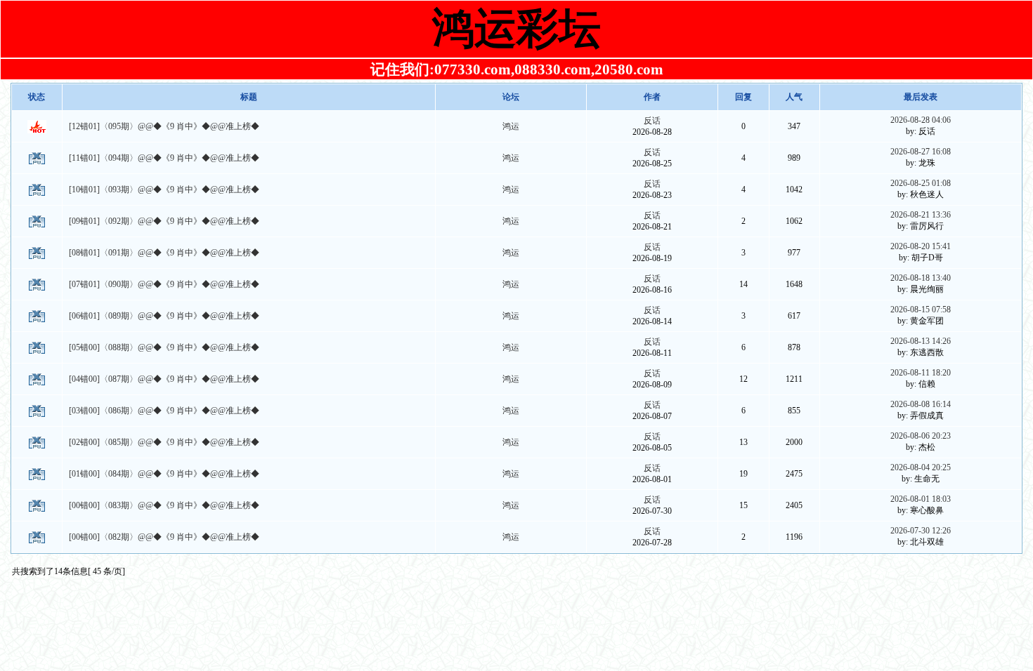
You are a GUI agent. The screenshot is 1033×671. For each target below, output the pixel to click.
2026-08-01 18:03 (920, 499)
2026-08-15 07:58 (920, 309)
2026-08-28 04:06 (920, 120)
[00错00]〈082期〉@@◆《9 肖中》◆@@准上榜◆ (164, 537)
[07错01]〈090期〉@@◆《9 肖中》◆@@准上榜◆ (164, 284)
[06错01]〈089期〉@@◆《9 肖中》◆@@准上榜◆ (164, 316)
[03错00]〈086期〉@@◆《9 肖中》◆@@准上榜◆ (164, 411)
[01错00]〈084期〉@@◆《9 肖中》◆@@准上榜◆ (164, 474)
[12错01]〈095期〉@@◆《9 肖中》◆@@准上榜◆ (164, 126)
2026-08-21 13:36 (920, 215)
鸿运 (510, 126)
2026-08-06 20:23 (920, 436)
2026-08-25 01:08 (920, 183)
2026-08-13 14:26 (920, 341)
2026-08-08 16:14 (920, 404)
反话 (652, 121)
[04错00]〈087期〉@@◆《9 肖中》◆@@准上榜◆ (164, 379)
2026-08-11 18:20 (920, 373)
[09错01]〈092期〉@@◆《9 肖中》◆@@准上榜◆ (164, 221)
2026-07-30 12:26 (920, 531)
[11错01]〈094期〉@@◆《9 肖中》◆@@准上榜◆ (164, 158)
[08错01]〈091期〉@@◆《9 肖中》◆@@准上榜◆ (164, 253)
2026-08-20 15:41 (920, 246)
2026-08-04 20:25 (920, 467)
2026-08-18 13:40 (920, 278)
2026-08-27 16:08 (920, 152)
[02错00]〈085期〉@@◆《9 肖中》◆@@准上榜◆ (164, 442)
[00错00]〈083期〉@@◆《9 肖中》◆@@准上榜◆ (164, 505)
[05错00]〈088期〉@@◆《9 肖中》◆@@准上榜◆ (164, 347)
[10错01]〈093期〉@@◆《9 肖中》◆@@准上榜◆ (164, 189)
